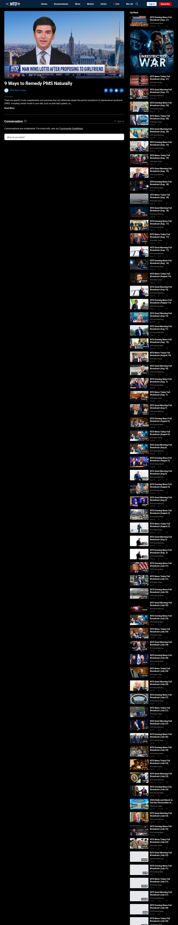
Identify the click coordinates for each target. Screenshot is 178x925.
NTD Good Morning (157, 96)
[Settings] (120, 75)
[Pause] (8, 75)
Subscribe (165, 4)
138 (161, 809)
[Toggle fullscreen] (115, 75)
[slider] (64, 72)
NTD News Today (18, 90)
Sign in (152, 4)
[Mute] (23, 75)
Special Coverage (156, 806)
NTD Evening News (156, 23)
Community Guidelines (71, 128)
